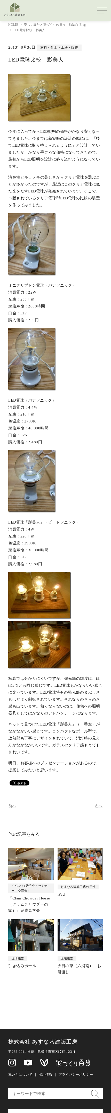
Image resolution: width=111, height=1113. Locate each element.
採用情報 (45, 1074)
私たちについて (20, 1074)
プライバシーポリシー (75, 1074)
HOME (13, 24)
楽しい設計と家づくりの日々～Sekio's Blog (55, 24)
